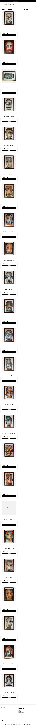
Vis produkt (9, 35)
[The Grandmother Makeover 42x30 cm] (9, 336)
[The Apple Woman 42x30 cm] (9, 77)
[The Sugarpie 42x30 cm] (9, 538)
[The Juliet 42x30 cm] (9, 394)
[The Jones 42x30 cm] (9, 365)
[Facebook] (2, 720)
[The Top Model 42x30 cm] (9, 624)
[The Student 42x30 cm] (9, 509)
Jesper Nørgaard (9, 4)
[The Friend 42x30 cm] (9, 307)
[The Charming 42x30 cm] (9, 163)
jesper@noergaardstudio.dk (7, 717)
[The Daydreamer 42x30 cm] (9, 221)
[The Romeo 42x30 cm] (9, 480)
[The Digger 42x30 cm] (9, 279)
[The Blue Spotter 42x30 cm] (9, 595)
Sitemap (2, 719)
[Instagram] (4, 720)
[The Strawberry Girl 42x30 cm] (9, 48)
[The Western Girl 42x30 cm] (9, 653)
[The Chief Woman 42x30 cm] (9, 192)
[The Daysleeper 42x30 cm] (9, 250)
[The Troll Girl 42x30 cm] (9, 682)
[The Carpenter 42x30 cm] (9, 135)
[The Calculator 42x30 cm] (9, 106)
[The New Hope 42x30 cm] (9, 451)
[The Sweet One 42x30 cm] (9, 567)
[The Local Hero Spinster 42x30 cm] (9, 423)
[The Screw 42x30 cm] (9, 19)
